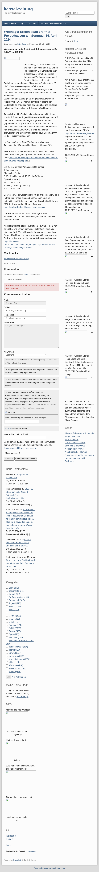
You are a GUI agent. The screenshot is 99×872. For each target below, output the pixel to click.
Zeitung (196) (15, 671)
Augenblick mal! (72, 436)
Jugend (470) (15, 603)
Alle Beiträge (22, 697)
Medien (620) (15, 616)
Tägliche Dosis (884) (18, 647)
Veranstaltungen (19, 248)
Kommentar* (9, 322)
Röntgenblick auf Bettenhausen (79, 455)
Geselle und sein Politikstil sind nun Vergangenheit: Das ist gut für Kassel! (20, 563)
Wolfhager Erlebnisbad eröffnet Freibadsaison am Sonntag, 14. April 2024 (31, 35)
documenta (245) (16, 591)
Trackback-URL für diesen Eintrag (16, 259)
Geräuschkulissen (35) (19, 597)
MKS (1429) (14, 619)
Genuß (6, 244)
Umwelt (52, 244)
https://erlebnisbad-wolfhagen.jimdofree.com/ (24, 207)
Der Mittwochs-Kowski (75, 443)
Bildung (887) (15, 588)
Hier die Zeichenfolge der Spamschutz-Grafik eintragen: (25, 418)
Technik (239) (15, 650)
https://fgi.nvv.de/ (11, 241)
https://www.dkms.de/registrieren (79, 133)
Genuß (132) (14, 594)
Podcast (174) (15, 625)
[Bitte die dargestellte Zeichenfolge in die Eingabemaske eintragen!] (31, 413)
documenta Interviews (75, 446)
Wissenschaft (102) (17, 668)
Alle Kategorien (19, 677)
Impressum (11, 836)
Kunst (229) (14, 609)
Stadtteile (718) (16, 637)
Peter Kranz (21, 44)
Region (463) (15, 631)
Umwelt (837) (15, 653)
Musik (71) (13, 622)
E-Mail (7, 307)
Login (22, 23)
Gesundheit (14, 244)
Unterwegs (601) (16, 656)
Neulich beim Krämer (74, 449)
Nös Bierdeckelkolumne (76, 452)
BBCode (8, 428)
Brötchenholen (71, 439)
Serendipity (17, 860)
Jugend (22, 244)
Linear (26, 275)
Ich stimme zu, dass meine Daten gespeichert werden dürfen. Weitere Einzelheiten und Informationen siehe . (29, 445)
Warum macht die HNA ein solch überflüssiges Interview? (18, 542)
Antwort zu (9, 352)
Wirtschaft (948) (16, 665)
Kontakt (32, 23)
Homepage (9, 315)
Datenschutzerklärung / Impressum (20, 448)
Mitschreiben (10, 23)
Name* (7, 300)
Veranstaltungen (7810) (19, 659)
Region (28, 244)
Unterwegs (8, 248)
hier (76, 41)
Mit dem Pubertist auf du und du (79, 433)
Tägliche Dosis (42, 244)
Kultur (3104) (15, 606)
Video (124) (14, 662)
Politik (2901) (15, 628)
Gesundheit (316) (17, 600)
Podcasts (69, 461)
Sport (34, 244)
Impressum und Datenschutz (54, 23)
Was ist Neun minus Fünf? (16, 434)
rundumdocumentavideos (76, 458)
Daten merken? (13, 453)
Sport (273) (14, 634)
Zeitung (28, 248)
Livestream (31, 851)
